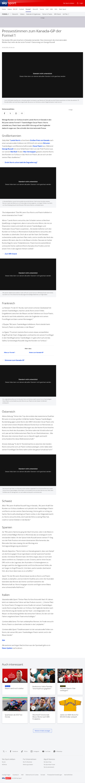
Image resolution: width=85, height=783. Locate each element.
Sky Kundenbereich (49, 767)
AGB (22, 775)
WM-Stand (57, 14)
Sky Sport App (47, 762)
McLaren (46, 143)
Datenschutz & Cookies (32, 775)
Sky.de (3, 762)
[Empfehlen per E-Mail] (21, 113)
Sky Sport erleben (68, 3)
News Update (7, 648)
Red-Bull (14, 152)
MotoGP (35, 9)
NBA (51, 9)
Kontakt (43, 775)
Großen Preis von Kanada (39, 140)
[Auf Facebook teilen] (4, 113)
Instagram (36, 751)
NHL (56, 9)
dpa (3, 640)
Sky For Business (27, 762)
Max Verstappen (29, 152)
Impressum (16, 775)
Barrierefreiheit (68, 775)
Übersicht (15, 14)
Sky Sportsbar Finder (49, 764)
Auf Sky (65, 14)
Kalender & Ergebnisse (33, 14)
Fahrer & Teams (47, 14)
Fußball (21, 9)
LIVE (16, 9)
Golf (47, 9)
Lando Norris (15, 140)
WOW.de (4, 764)
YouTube (47, 751)
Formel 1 (28, 9)
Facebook (15, 751)
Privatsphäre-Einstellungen (54, 775)
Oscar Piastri (37, 146)
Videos (10, 9)
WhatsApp (59, 751)
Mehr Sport (62, 9)
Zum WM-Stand (11, 254)
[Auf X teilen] (10, 113)
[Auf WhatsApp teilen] (16, 113)
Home (4, 9)
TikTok (25, 751)
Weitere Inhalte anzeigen (42, 731)
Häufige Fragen (6, 775)
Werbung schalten (28, 764)
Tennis (42, 9)
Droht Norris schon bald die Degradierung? (21, 162)
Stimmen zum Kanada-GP (14, 360)
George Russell (7, 149)
